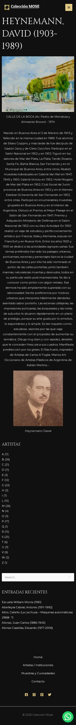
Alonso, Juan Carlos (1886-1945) (24, 622)
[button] (67, 716)
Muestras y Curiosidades (38, 673)
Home (38, 657)
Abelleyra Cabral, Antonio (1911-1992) (27, 607)
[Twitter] (49, 694)
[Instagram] (34, 694)
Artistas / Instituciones (38, 665)
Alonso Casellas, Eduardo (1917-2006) (27, 628)
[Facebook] (26, 694)
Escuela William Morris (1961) (22, 602)
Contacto (38, 681)
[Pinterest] (42, 694)
